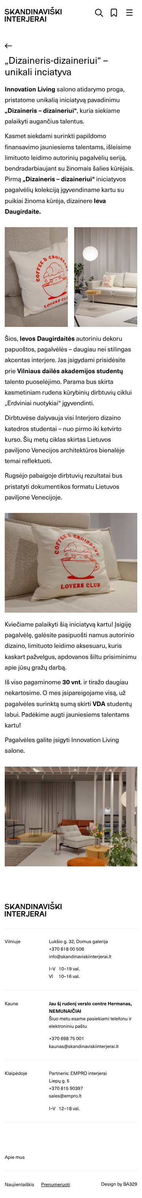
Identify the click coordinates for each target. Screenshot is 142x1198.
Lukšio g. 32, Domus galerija (78, 941)
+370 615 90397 (66, 1088)
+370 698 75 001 (66, 1038)
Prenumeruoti (55, 1184)
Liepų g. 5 (59, 1080)
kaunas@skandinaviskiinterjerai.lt (84, 1046)
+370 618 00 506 (66, 949)
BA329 (130, 1184)
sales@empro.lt (65, 1095)
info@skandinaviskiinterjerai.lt (80, 956)
